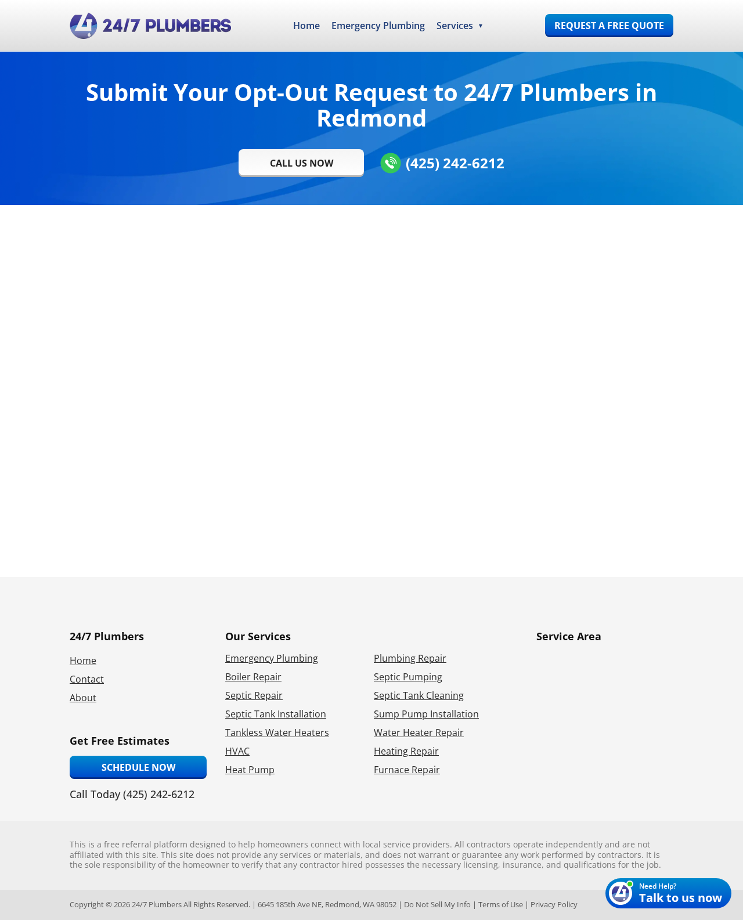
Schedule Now (138, 767)
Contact (87, 679)
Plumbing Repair (410, 658)
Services (455, 25)
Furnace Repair (407, 769)
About (83, 697)
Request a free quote (609, 25)
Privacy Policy (554, 904)
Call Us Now (301, 163)
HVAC (237, 751)
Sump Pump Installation (426, 714)
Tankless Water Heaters (277, 732)
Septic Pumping (408, 676)
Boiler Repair (253, 676)
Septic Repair (254, 695)
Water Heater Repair (419, 732)
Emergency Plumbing (378, 25)
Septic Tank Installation (275, 714)
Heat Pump (250, 769)
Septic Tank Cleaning (419, 695)
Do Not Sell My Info (437, 904)
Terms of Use (500, 904)
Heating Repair (406, 751)
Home (306, 25)
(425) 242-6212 (455, 162)
